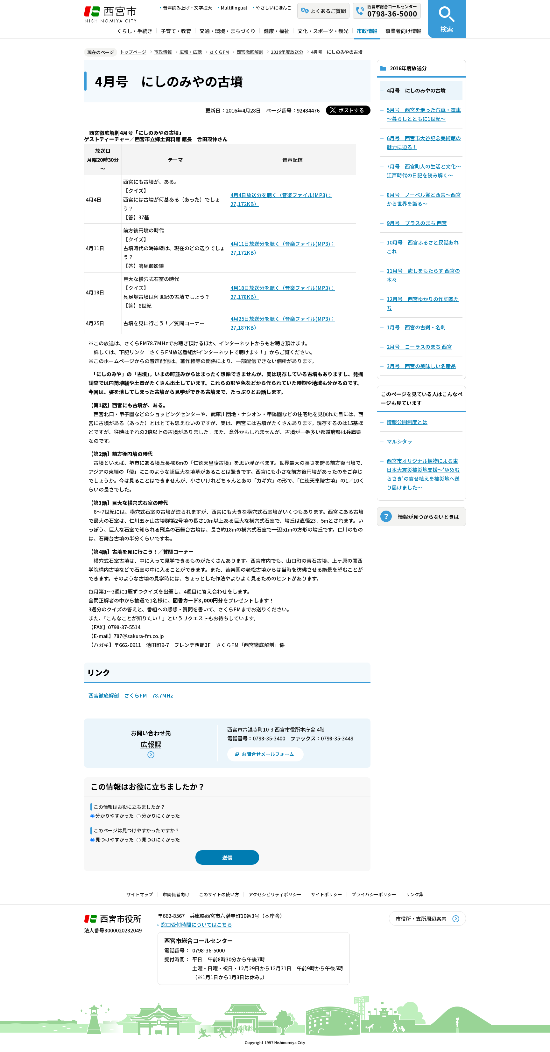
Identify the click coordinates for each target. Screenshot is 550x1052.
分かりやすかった (114, 815)
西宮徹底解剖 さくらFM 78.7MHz (130, 695)
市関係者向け (176, 894)
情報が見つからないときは (428, 516)
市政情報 (367, 31)
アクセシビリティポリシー (275, 894)
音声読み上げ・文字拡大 (187, 7)
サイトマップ (139, 894)
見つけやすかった (114, 839)
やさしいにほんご (274, 7)
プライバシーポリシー (374, 894)
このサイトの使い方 (219, 894)
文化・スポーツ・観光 (323, 31)
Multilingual (234, 7)
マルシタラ (399, 441)
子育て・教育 (176, 31)
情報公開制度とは (407, 422)
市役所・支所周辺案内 (421, 918)
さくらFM (219, 52)
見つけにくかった (161, 839)
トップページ (133, 52)
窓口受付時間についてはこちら (196, 924)
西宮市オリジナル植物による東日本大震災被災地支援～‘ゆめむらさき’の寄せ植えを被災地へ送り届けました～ (423, 474)
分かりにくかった (161, 815)
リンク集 (415, 894)
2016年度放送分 (287, 52)
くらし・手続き (134, 31)
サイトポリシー (326, 894)
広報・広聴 (191, 52)
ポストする (351, 110)
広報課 (150, 744)
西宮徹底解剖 (249, 52)
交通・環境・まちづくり (228, 31)
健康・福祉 (276, 31)
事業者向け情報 (403, 31)
